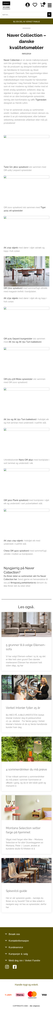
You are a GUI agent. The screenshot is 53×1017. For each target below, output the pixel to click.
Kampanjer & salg (18, 954)
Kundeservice (16, 947)
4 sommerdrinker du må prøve (26, 769)
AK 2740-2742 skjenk (13, 540)
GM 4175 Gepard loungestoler (18, 338)
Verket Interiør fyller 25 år (23, 708)
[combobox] (24, 14)
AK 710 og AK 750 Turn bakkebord (25, 342)
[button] (50, 5)
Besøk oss (14, 934)
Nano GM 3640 (26, 460)
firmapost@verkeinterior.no (23, 583)
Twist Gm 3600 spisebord (16, 167)
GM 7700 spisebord (13, 288)
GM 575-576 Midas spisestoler (18, 379)
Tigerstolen (40, 100)
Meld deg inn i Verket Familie (24, 960)
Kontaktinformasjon (19, 941)
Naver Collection (12, 60)
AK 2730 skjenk (11, 248)
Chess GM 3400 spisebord (16, 551)
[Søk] (49, 14)
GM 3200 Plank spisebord (16, 500)
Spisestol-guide (16, 891)
